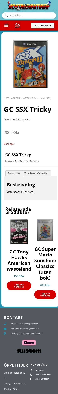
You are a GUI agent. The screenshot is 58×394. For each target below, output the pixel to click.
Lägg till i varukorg (19, 285)
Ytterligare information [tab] (36, 173)
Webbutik (16, 98)
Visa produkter (44, 26)
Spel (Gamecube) (22, 161)
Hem (6, 98)
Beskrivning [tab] (14, 173)
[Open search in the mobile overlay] (29, 15)
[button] (6, 25)
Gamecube (29, 98)
